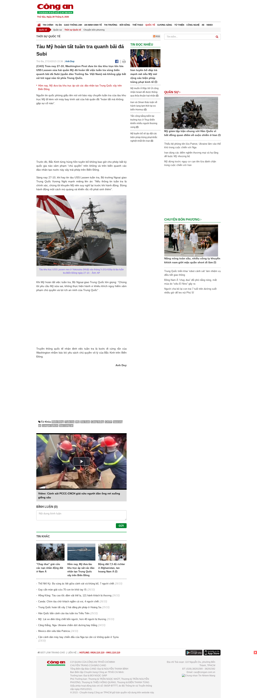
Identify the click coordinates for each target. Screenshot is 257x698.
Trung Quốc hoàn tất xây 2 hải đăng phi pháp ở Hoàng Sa (69, 607)
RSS (157, 36)
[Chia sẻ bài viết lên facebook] (116, 61)
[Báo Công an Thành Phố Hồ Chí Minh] (39, 24)
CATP (108, 421)
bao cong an (66, 425)
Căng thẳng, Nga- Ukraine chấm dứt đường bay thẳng (67, 625)
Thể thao (137, 25)
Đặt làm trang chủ (52, 652)
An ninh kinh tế (93, 25)
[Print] (124, 61)
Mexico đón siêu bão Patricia (54, 631)
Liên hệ (72, 652)
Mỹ (77, 421)
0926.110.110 (97, 652)
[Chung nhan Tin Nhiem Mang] (198, 675)
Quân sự (57, 30)
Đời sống (125, 25)
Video (209, 25)
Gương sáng (164, 25)
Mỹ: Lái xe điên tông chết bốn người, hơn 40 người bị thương (72, 619)
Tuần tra (69, 421)
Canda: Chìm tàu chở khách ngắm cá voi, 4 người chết (68, 601)
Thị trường (110, 25)
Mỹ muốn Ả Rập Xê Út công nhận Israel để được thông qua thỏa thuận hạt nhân (144, 92)
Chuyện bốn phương (94, 30)
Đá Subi (85, 421)
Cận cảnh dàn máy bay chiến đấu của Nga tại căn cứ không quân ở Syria (78, 637)
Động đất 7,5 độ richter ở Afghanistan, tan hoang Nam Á (111, 568)
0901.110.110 (113, 652)
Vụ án (58, 25)
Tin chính (48, 25)
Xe (203, 25)
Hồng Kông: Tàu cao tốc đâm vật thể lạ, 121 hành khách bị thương (74, 595)
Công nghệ (192, 25)
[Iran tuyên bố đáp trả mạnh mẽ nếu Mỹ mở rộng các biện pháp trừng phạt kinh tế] (145, 58)
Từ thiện (179, 25)
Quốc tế (150, 25)
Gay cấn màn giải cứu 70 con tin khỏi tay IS (62, 589)
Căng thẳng (97, 421)
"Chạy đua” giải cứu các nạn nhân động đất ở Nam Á (49, 568)
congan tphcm (50, 425)
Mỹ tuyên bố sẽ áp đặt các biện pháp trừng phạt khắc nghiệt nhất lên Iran (143, 137)
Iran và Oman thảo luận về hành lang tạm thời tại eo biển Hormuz (143, 106)
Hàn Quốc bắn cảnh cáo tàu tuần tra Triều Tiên (63, 613)
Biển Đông (57, 421)
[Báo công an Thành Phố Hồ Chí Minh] (55, 8)
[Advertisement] (152, 11)
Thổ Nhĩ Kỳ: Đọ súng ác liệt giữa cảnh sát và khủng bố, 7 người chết (76, 583)
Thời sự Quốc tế (73, 30)
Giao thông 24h (73, 25)
